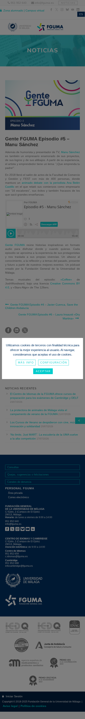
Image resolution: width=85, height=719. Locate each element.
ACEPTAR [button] (43, 371)
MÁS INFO (26, 362)
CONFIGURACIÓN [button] (53, 362)
